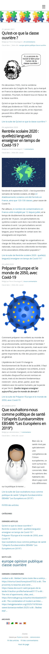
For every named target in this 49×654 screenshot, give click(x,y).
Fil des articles (13, 640)
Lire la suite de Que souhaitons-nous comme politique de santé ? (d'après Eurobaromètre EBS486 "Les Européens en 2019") (22, 495)
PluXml (19, 637)
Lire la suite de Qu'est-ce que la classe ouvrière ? (24, 121)
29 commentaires (29, 42)
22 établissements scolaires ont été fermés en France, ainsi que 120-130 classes (22, 197)
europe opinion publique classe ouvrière (32, 45)
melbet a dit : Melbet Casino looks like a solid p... (24, 578)
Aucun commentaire (30, 281)
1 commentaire (29, 149)
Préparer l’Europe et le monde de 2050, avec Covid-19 (20, 272)
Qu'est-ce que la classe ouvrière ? (20, 35)
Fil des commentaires (29, 640)
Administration (35, 637)
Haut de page (23, 644)
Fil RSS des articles (10, 505)
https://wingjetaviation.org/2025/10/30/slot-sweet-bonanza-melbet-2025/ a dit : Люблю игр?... (22, 607)
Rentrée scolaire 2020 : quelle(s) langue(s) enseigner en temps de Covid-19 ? (21, 138)
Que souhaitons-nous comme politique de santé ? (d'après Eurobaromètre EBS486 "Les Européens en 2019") (24, 419)
